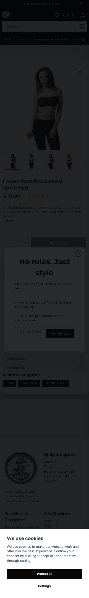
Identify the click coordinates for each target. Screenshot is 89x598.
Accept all (44, 573)
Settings (44, 586)
